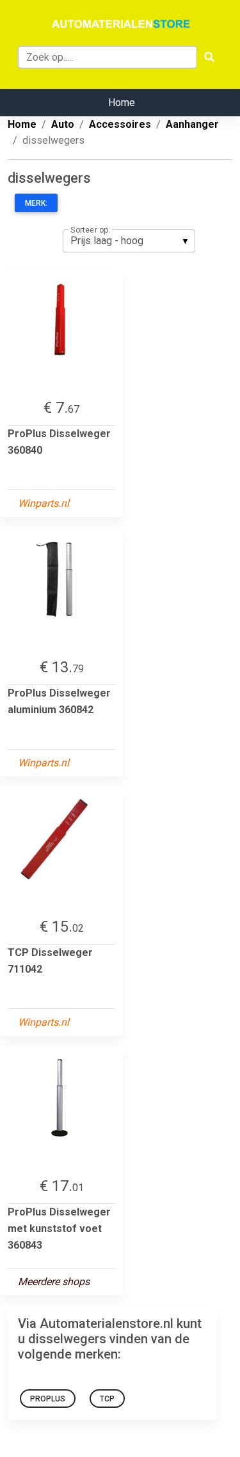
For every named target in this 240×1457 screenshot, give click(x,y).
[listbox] (129, 240)
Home (121, 102)
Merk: (36, 203)
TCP (107, 1398)
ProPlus (47, 1398)
